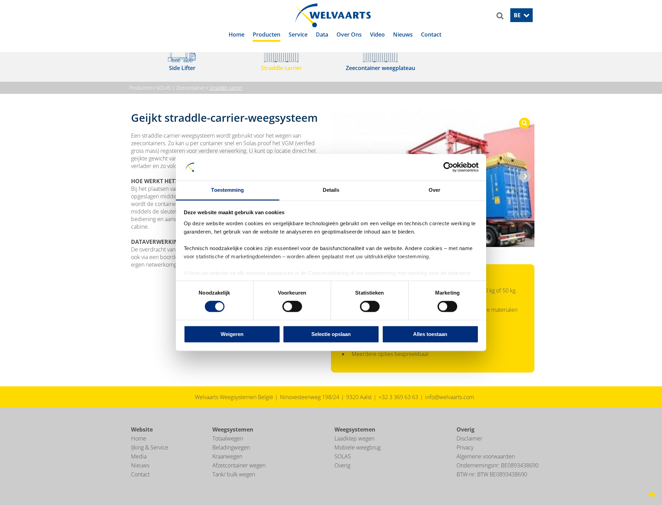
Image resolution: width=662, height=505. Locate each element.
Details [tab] (331, 190)
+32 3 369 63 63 (398, 406)
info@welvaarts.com (449, 406)
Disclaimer (469, 448)
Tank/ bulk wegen (233, 483)
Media (139, 465)
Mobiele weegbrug (357, 457)
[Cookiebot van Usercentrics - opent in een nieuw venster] (448, 167)
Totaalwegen (227, 448)
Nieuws (140, 474)
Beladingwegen (231, 457)
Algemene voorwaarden (486, 465)
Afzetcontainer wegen (238, 474)
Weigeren (232, 334)
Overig (342, 474)
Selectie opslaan (331, 334)
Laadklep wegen (354, 448)
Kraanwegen (227, 465)
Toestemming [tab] (227, 190)
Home (138, 448)
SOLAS (342, 465)
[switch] (292, 306)
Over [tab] (434, 190)
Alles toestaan (430, 334)
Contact (140, 483)
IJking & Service (149, 457)
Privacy (465, 457)
